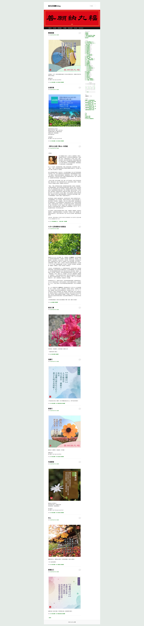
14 (91, 87)
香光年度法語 (81, 28)
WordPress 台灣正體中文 (89, 118)
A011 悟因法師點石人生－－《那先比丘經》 (57, 221)
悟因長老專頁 (70, 28)
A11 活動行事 (87, 53)
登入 (86, 115)
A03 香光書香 (87, 46)
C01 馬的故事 (87, 77)
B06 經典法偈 (87, 64)
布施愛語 (51, 462)
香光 (58, 34)
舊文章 (49, 617)
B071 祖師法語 (58, 564)
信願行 (50, 359)
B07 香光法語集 (52, 82)
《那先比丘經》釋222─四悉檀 (58, 146)
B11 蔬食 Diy (87, 75)
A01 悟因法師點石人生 (89, 41)
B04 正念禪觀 (87, 62)
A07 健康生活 (87, 51)
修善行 (50, 409)
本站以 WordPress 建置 (72, 622)
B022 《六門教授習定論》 (89, 59)
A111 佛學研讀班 (89, 54)
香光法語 (75, 28)
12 (88, 87)
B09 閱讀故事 (87, 72)
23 (94, 88)
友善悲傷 (51, 87)
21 (91, 88)
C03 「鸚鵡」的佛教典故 (89, 79)
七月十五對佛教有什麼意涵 (57, 227)
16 (94, 87)
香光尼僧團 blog (54, 6)
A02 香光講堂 (52, 302)
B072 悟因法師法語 (59, 403)
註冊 (86, 113)
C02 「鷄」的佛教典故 (89, 78)
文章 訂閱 (87, 116)
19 (88, 88)
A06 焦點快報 (87, 50)
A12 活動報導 (87, 56)
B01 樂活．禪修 (87, 57)
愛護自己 (51, 570)
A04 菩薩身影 (87, 47)
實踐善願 (51, 33)
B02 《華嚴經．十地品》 (89, 58)
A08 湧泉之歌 (87, 52)
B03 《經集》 (87, 60)
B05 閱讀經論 (87, 63)
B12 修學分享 (87, 76)
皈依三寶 (51, 308)
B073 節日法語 (89, 69)
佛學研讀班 (59, 28)
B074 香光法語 (58, 82)
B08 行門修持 (87, 71)
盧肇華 (86, 100)
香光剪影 (54, 28)
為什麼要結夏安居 (91, 100)
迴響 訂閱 (87, 117)
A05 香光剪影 (87, 49)
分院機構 (64, 28)
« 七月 (87, 91)
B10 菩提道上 (87, 73)
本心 (49, 518)
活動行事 (49, 28)
